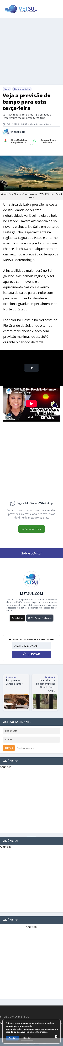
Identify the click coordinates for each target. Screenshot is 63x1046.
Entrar (9, 748)
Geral (6, 89)
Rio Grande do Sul (22, 89)
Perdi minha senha (25, 748)
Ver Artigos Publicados (41, 618)
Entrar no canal (33, 529)
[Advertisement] (31, 51)
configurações (40, 1032)
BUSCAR (33, 654)
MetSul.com (18, 131)
